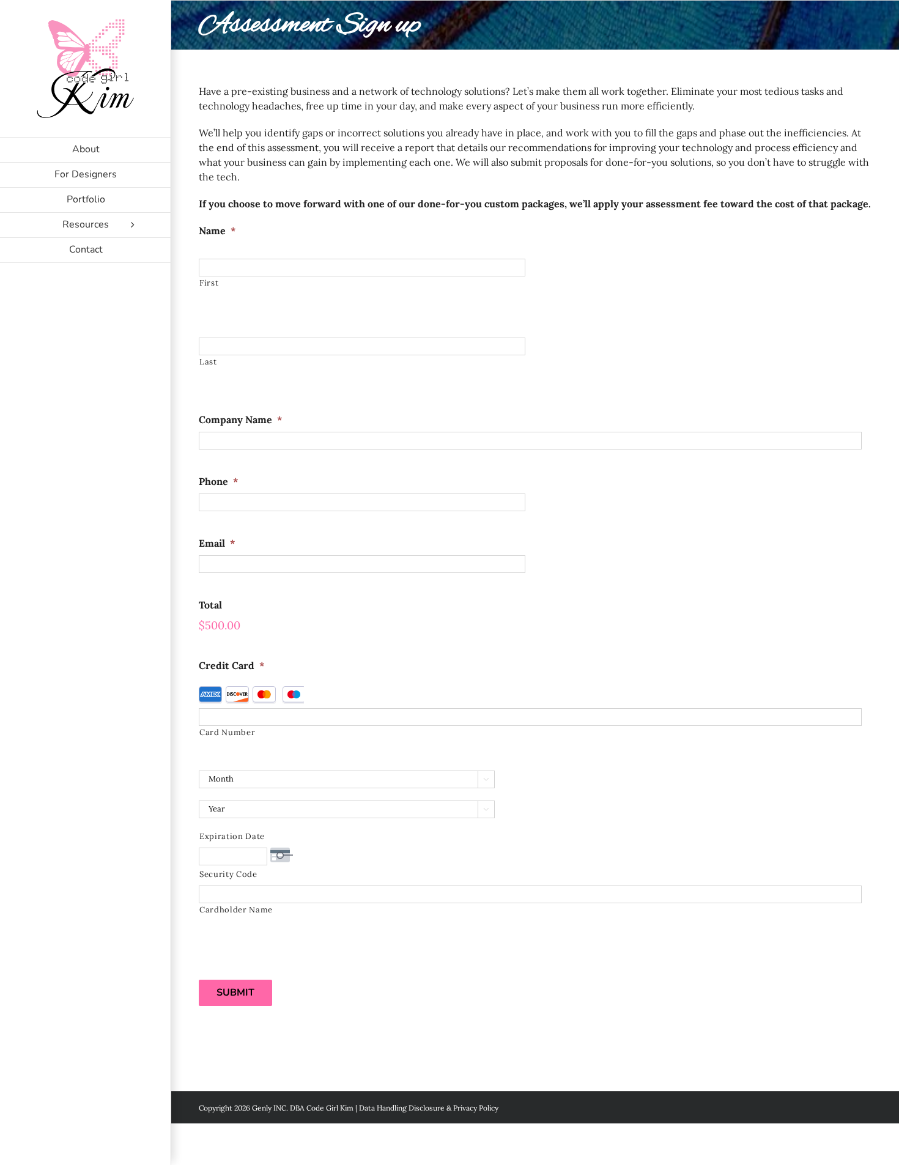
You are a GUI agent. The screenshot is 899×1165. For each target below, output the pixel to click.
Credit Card (232, 665)
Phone (219, 481)
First (208, 283)
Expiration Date (232, 836)
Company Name (241, 419)
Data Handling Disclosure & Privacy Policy (428, 1107)
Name (217, 230)
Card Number (227, 732)
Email (217, 543)
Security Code (228, 874)
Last (208, 362)
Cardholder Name (236, 909)
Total (210, 605)
